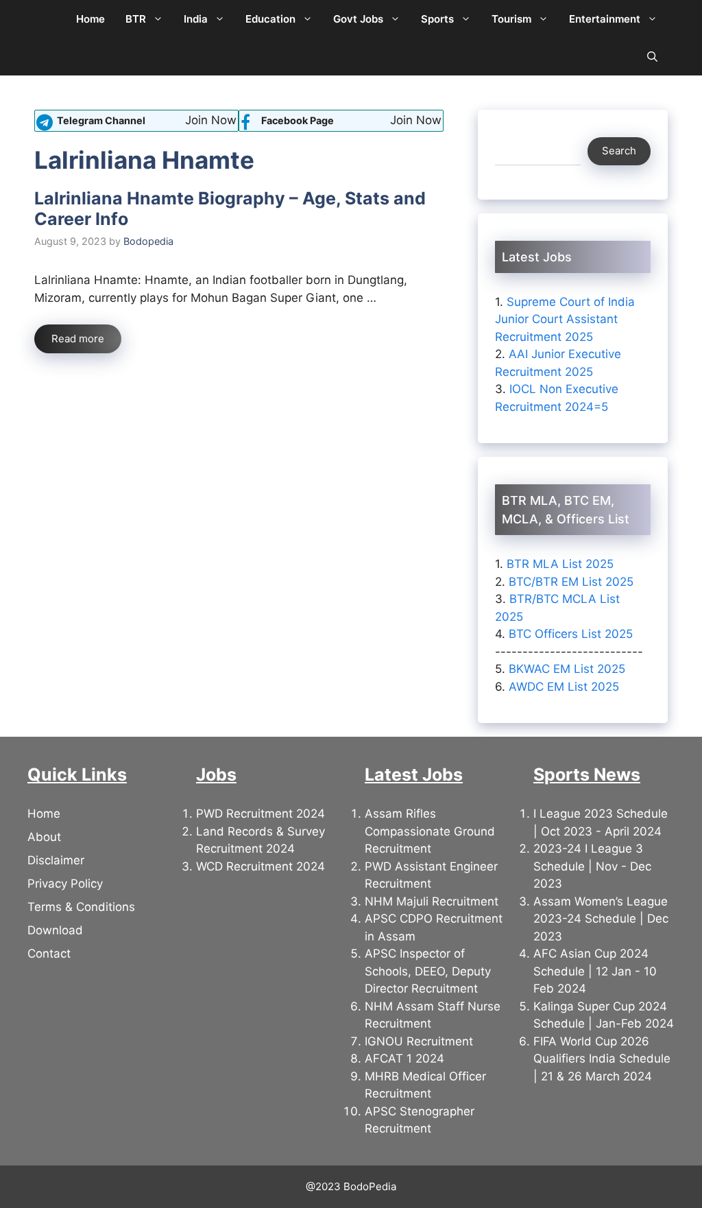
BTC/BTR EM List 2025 (571, 582)
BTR (135, 18)
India (196, 18)
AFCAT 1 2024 (404, 1058)
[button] (652, 56)
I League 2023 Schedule (600, 813)
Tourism (511, 18)
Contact (49, 953)
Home (90, 18)
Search (619, 150)
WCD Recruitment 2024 (260, 866)
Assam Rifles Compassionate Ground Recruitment (430, 831)
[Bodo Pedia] (46, 19)
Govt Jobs (358, 18)
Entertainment (604, 18)
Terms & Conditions (81, 907)
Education (270, 18)
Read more (77, 338)
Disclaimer (55, 860)
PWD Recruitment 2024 (260, 813)
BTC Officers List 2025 (571, 634)
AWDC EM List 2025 (564, 687)
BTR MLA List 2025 (560, 564)
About (44, 837)
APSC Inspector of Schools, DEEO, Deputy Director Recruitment (428, 971)
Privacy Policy (65, 883)
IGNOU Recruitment (419, 1041)
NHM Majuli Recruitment (431, 901)
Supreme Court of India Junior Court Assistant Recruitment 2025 (565, 319)
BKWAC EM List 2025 (567, 669)
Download (55, 930)
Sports (437, 18)
